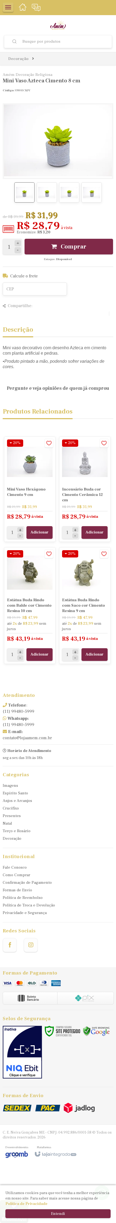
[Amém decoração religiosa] (58, 25)
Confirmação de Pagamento (27, 882)
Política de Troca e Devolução (29, 905)
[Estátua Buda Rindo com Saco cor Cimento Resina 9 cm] (84, 605)
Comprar (72, 246)
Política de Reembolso (23, 897)
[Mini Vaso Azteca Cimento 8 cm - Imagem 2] (47, 192)
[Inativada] (22, 1052)
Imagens (10, 785)
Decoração (18, 58)
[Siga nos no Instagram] (31, 945)
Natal (7, 823)
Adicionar (39, 532)
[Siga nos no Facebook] (10, 945)
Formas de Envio (17, 890)
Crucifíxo (11, 808)
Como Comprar (16, 875)
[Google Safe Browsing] (96, 1031)
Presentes (12, 815)
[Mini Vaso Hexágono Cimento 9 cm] (29, 489)
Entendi (58, 1213)
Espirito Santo (15, 793)
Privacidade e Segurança (25, 912)
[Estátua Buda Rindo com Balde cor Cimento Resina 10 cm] (29, 605)
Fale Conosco (15, 867)
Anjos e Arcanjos (17, 800)
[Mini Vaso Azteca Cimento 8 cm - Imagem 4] (91, 192)
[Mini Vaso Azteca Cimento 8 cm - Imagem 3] (69, 192)
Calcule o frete (24, 276)
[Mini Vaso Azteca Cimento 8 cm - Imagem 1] (24, 192)
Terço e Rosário (16, 831)
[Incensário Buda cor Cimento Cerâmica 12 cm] (84, 489)
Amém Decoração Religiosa (27, 74)
